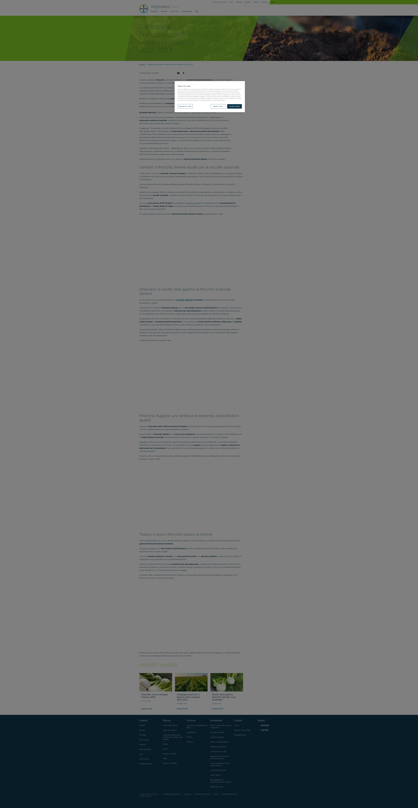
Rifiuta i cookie (218, 106)
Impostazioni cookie (185, 106)
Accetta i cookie (234, 106)
